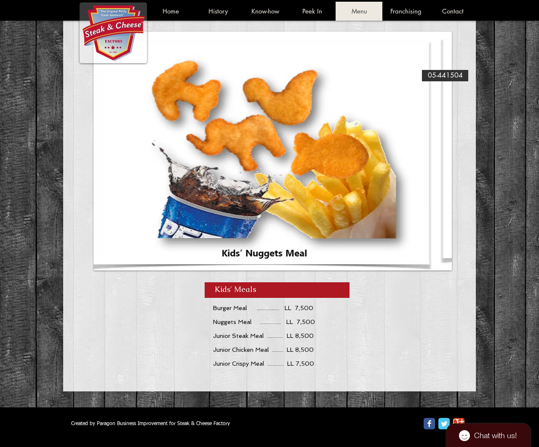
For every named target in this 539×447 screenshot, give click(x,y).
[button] (272, 151)
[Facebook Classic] (429, 423)
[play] (439, 258)
